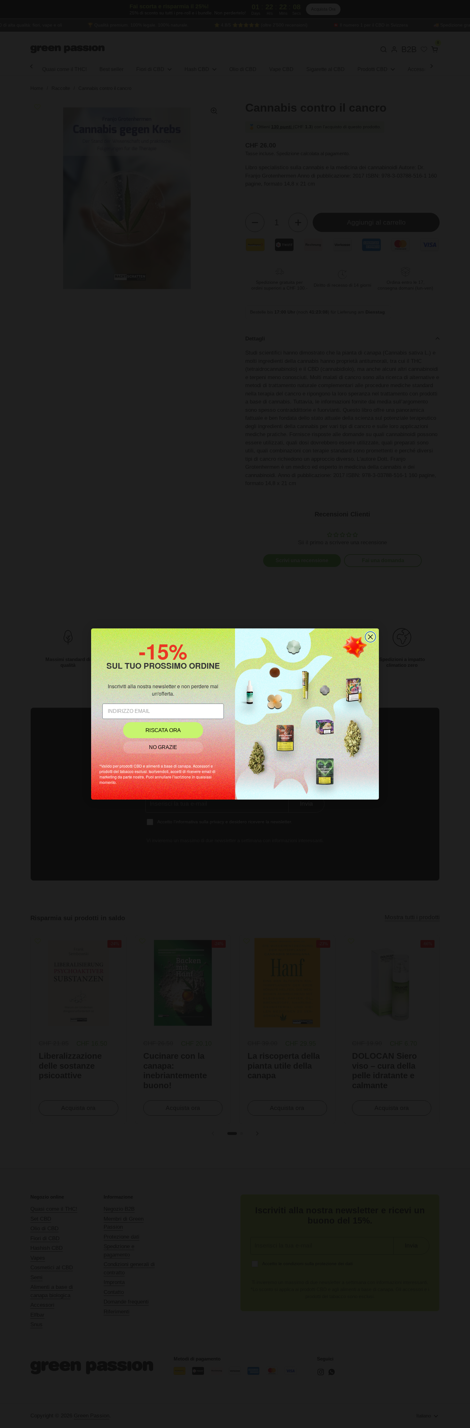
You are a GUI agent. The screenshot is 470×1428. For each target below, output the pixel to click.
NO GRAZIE (163, 747)
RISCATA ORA (163, 730)
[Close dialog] (370, 637)
